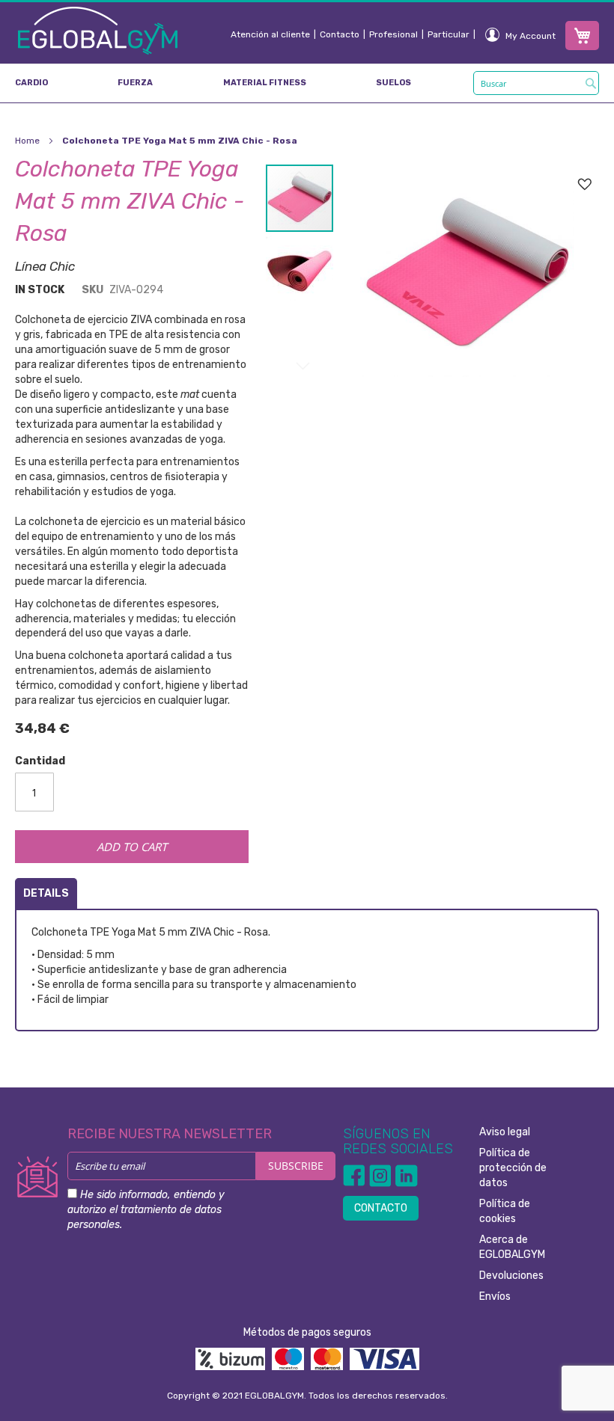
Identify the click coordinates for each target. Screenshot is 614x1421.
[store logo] (97, 30)
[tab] (46, 893)
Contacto (339, 34)
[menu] (307, 83)
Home (27, 140)
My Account (530, 36)
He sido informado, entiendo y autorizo (146, 1209)
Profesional (393, 34)
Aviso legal (504, 1132)
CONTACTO (380, 1208)
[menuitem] (31, 83)
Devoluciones (511, 1275)
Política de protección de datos (513, 1168)
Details (46, 893)
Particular (448, 34)
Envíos (495, 1296)
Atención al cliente (270, 34)
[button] (299, 266)
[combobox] (536, 83)
